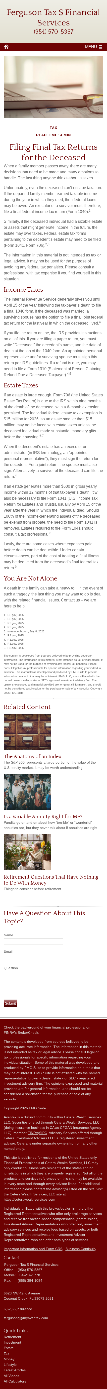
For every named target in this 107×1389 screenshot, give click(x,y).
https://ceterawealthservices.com (29, 1199)
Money (9, 1359)
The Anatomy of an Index (32, 756)
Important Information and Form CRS (33, 1249)
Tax (6, 1354)
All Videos (11, 1376)
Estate (9, 1348)
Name (8, 935)
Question (11, 968)
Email (8, 951)
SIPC (43, 1133)
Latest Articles (15, 1370)
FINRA (33, 1133)
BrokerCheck (28, 1033)
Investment (12, 1342)
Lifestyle (10, 1365)
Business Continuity (80, 1249)
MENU (91, 47)
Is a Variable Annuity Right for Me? (43, 816)
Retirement (12, 1337)
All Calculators (15, 1381)
